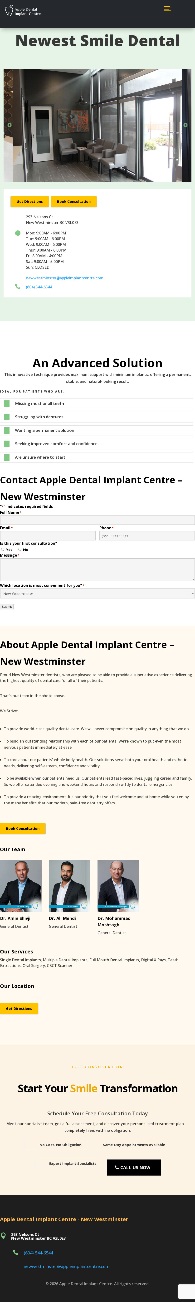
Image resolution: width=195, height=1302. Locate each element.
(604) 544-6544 (39, 287)
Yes (9, 549)
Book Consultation (74, 201)
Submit (7, 606)
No (25, 549)
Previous (9, 125)
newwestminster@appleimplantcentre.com (64, 278)
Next (185, 125)
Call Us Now (135, 1167)
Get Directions (30, 201)
